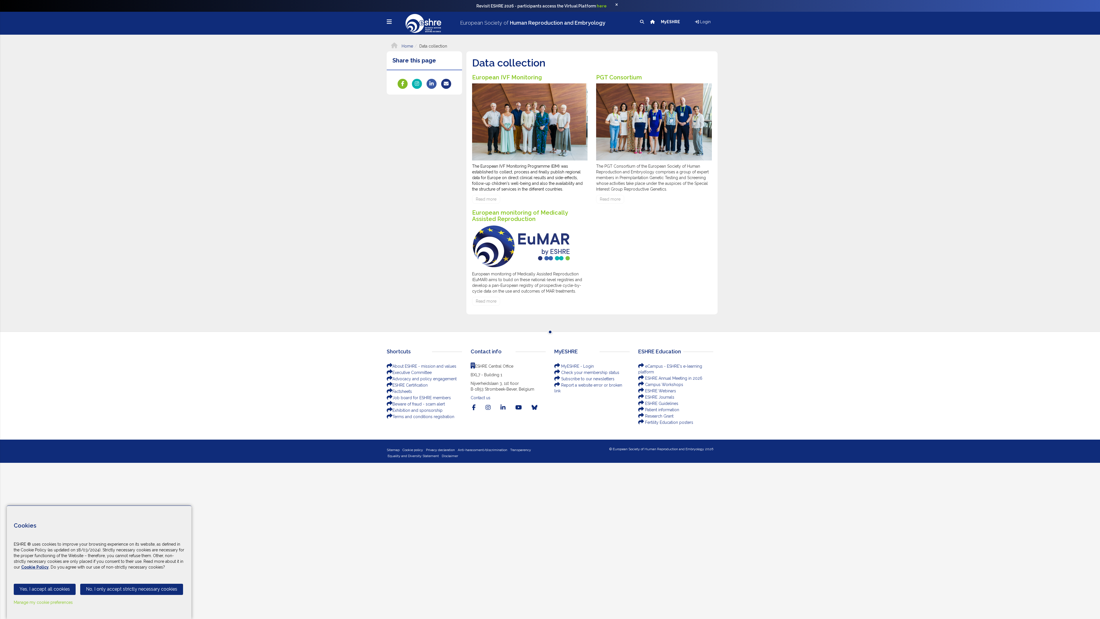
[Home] (653, 21)
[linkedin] (503, 407)
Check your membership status (589, 372)
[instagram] (488, 407)
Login (705, 21)
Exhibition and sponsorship (417, 410)
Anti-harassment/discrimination (482, 450)
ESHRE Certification (410, 385)
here (602, 6)
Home (406, 46)
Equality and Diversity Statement (413, 456)
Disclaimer (450, 456)
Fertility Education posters (668, 422)
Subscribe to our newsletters (587, 379)
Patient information (661, 410)
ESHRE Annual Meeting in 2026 (673, 378)
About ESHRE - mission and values (424, 366)
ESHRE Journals (659, 397)
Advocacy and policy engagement (424, 379)
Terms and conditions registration (423, 416)
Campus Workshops (663, 384)
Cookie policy (412, 450)
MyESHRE (671, 21)
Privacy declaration (440, 450)
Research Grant (658, 416)
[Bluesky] (534, 407)
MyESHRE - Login (577, 366)
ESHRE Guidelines (661, 403)
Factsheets (402, 391)
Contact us (480, 397)
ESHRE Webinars (660, 391)
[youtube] (518, 407)
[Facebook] (474, 407)
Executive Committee (412, 372)
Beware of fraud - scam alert (418, 404)
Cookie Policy (35, 567)
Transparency (520, 450)
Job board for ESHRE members (421, 397)
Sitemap (393, 450)
